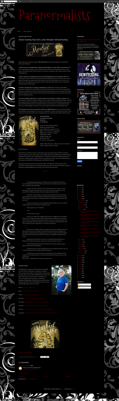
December (83, 200)
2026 (80, 187)
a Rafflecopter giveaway (25, 352)
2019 (80, 258)
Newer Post (22, 376)
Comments (82, 287)
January (82, 253)
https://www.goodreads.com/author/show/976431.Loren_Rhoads (41, 313)
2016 (80, 264)
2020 (80, 255)
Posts (80, 284)
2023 (80, 194)
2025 (80, 190)
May (81, 244)
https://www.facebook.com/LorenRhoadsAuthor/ (36, 305)
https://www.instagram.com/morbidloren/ (34, 298)
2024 (80, 192)
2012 (80, 273)
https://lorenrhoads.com (28, 287)
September (83, 207)
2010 (80, 277)
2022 (80, 196)
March (82, 248)
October (82, 205)
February (82, 250)
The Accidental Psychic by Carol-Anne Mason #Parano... (89, 219)
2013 (80, 271)
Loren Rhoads (26, 365)
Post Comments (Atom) (31, 379)
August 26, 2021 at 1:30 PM (30, 369)
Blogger (73, 389)
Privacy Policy (27, 31)
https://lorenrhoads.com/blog (29, 291)
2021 (80, 198)
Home (19, 31)
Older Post (68, 376)
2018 (80, 260)
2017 (80, 262)
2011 (80, 275)
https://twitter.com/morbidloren (31, 294)
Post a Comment (25, 373)
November (83, 202)
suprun (62, 389)
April (81, 246)
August (82, 209)
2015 (80, 266)
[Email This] (41, 357)
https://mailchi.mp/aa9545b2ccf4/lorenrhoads (36, 302)
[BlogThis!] (43, 357)
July (81, 240)
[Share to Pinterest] (48, 357)
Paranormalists (54, 15)
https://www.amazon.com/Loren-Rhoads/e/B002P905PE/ (38, 309)
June (81, 242)
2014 (80, 268)
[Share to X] (45, 357)
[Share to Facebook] (46, 357)
